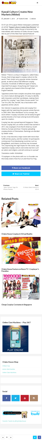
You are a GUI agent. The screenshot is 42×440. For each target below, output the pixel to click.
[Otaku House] (11, 3)
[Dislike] (11, 437)
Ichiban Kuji (6, 366)
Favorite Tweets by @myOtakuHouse (14, 421)
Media (33, 19)
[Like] (3, 437)
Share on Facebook (21, 168)
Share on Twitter (22, 174)
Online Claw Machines (9, 372)
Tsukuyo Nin (23, 19)
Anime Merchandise (8, 369)
